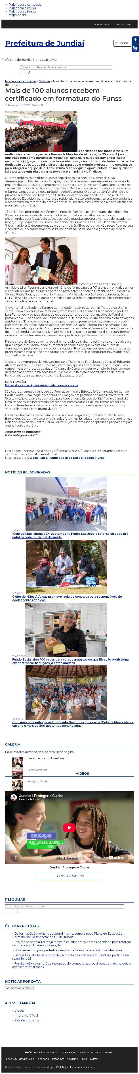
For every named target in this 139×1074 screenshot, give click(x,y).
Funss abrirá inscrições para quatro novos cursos (41, 385)
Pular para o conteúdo (25, 4)
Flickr (84, 1059)
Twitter (94, 1059)
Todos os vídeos (69, 876)
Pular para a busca (22, 11)
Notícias (44, 81)
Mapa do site (18, 15)
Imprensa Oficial (26, 1015)
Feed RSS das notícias (20, 1059)
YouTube (72, 1059)
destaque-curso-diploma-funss (44, 758)
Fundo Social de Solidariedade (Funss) (77, 458)
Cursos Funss (37, 458)
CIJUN (60, 1067)
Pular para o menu (22, 8)
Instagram (57, 1059)
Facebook (42, 1059)
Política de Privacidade (81, 1067)
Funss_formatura (35, 769)
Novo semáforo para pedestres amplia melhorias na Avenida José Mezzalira (68, 950)
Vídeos (19, 1010)
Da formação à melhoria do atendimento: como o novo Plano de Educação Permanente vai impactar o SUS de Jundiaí (67, 935)
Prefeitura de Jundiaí (44, 43)
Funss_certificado (36, 781)
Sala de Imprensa (26, 1020)
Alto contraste (101, 24)
